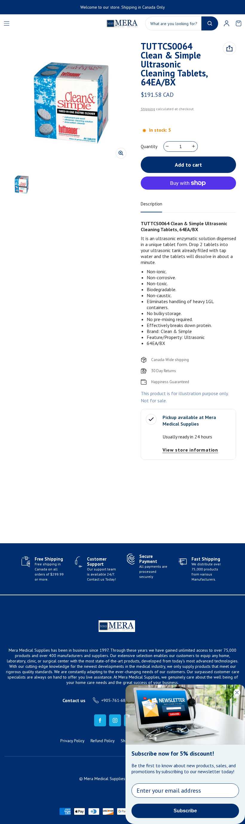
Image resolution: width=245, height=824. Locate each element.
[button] (238, 23)
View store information (190, 450)
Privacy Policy (72, 740)
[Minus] (167, 146)
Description (151, 204)
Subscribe (185, 810)
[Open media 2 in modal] (70, 102)
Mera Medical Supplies (104, 778)
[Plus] (193, 146)
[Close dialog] (237, 692)
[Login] (226, 23)
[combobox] (181, 23)
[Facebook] (100, 720)
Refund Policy (103, 740)
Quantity (149, 146)
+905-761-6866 (115, 700)
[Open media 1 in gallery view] (21, 184)
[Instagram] (115, 720)
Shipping (148, 109)
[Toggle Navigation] (6, 23)
